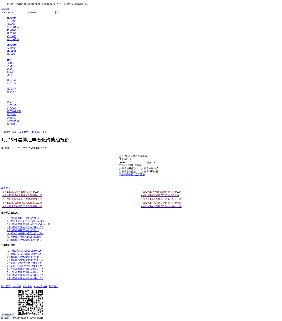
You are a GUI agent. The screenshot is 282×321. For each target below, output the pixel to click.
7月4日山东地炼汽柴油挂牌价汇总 (24, 263)
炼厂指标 (11, 33)
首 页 (9, 102)
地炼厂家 (11, 80)
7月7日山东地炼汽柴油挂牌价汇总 (24, 250)
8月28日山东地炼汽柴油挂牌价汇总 (25, 239)
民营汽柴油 (13, 27)
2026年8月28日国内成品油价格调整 (25, 233)
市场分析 (11, 108)
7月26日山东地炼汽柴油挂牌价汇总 (25, 269)
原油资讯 (11, 124)
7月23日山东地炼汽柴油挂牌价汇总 (25, 275)
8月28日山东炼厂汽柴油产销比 (23, 230)
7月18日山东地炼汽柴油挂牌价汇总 (25, 272)
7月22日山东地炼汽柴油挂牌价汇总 (25, 260)
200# (9, 75)
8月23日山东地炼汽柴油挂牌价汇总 (25, 257)
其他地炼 (11, 117)
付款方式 (27, 286)
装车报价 (11, 24)
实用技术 (11, 48)
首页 (14, 132)
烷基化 (10, 72)
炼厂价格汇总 (14, 111)
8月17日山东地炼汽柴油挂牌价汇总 (25, 278)
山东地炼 (11, 21)
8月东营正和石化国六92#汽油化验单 (26, 221)
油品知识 (11, 54)
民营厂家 (11, 83)
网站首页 (6, 286)
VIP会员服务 (40, 286)
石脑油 (10, 62)
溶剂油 (10, 66)
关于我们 (53, 286)
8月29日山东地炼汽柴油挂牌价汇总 (25, 227)
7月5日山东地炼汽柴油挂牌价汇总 (24, 266)
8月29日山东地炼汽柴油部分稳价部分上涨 (29, 224)
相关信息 (6, 188)
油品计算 (11, 88)
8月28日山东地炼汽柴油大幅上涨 (24, 236)
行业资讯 (11, 36)
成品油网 (23, 132)
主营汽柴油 (13, 39)
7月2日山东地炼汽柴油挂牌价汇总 (24, 253)
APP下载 (16, 286)
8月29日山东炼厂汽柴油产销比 (23, 218)
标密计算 (11, 91)
